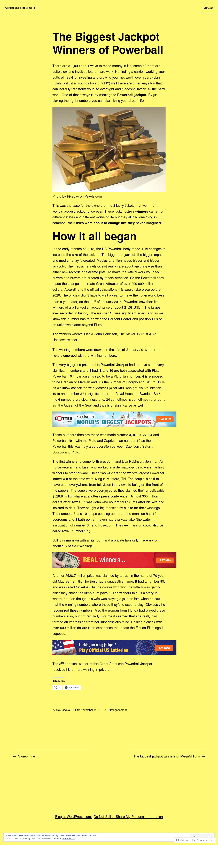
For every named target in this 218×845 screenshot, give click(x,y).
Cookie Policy (68, 838)
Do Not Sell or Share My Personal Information (128, 816)
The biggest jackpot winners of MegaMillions (166, 756)
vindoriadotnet (20, 7)
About (208, 7)
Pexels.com (93, 196)
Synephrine (26, 756)
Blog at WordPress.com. (73, 816)
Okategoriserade (117, 710)
